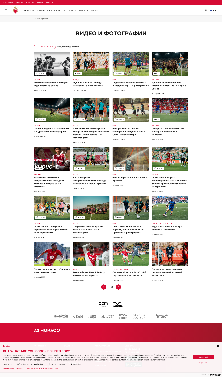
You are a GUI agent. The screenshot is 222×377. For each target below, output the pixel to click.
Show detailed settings (13, 368)
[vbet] (78, 316)
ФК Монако (7, 2)
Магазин (30, 2)
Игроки (40, 10)
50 (112, 287)
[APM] (103, 304)
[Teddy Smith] (123, 316)
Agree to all (203, 357)
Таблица (84, 10)
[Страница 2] (118, 287)
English (6, 346)
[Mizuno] (118, 304)
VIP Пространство (45, 2)
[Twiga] (92, 316)
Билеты (19, 2)
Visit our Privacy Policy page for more (42, 368)
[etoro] (162, 316)
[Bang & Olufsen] (139, 316)
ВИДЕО (94, 10)
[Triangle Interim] (107, 316)
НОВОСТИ (29, 10)
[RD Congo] (61, 316)
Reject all (203, 362)
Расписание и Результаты (61, 10)
